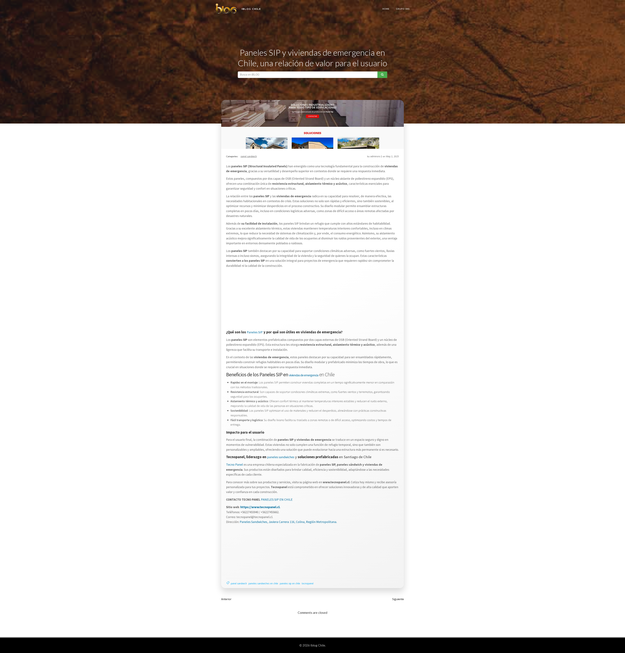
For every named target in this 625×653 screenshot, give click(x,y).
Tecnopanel (307, 583)
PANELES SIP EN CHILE (277, 499)
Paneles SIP (255, 332)
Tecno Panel (234, 464)
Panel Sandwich (249, 156)
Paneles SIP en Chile (290, 583)
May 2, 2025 (392, 156)
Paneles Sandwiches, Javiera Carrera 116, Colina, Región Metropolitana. (288, 522)
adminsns (375, 156)
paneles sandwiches (280, 457)
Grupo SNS (403, 9)
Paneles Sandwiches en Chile (263, 583)
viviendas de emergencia (303, 375)
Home (385, 9)
